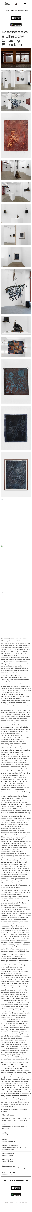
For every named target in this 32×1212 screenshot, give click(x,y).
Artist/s (5, 1133)
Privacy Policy (9, 1202)
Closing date (8, 1159)
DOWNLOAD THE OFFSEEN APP (16, 10)
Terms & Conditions (21, 1202)
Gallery (5, 1139)
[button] (25, 3)
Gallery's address (10, 1145)
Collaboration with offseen (16, 1206)
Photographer (8, 1172)
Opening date (8, 1153)
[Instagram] (16, 4)
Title (4, 1124)
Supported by (8, 1166)
